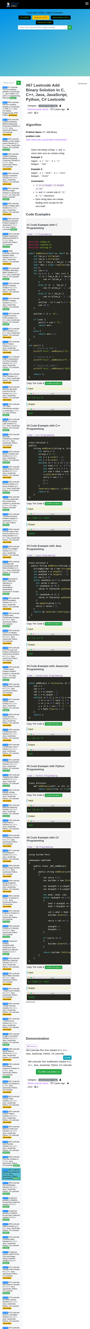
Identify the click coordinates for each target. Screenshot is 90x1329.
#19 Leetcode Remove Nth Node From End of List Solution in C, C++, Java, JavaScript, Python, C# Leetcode (11, 393)
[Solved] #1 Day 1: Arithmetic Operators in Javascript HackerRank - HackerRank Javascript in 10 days (11, 586)
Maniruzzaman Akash (38, 109)
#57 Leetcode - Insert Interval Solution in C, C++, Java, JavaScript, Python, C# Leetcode (11, 1024)
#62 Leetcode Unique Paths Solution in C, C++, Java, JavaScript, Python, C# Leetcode (11, 1102)
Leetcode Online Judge (48, 106)
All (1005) (24, 17)
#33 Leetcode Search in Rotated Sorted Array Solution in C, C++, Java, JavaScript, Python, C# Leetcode (11, 637)
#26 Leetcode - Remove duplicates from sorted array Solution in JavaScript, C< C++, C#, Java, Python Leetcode (11, 503)
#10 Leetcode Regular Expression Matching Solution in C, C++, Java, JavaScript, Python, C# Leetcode (11, 240)
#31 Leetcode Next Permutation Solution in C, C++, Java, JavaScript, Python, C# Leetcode (11, 603)
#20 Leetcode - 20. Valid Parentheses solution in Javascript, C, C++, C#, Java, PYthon (11, 409)
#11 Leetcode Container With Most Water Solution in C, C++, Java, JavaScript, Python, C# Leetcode (11, 273)
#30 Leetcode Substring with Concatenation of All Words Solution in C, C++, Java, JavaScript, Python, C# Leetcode (11, 568)
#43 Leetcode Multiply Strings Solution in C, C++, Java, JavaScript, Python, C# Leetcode (11, 795)
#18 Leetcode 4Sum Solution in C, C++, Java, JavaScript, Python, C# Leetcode (11, 378)
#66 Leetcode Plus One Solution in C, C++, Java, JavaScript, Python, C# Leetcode (11, 1161)
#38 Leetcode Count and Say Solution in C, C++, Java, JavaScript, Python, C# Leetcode (11, 720)
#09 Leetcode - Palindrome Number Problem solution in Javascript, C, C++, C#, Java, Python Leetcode (11, 224)
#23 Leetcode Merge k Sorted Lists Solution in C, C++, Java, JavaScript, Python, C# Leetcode (11, 457)
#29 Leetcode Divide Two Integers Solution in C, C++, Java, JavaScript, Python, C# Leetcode (11, 552)
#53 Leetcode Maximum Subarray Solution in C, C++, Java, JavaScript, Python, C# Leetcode (11, 963)
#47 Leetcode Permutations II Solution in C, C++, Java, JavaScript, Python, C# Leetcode (11, 856)
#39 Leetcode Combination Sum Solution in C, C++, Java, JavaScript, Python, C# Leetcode (11, 735)
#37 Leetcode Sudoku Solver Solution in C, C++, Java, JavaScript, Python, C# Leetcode (11, 704)
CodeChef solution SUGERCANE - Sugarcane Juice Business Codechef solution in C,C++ (10, 947)
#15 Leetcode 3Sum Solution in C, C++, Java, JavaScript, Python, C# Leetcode (11, 333)
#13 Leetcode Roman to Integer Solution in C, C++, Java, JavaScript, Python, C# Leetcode (11, 303)
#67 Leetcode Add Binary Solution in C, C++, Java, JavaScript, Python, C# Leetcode (11, 1174)
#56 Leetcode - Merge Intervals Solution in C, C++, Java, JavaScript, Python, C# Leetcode (11, 1009)
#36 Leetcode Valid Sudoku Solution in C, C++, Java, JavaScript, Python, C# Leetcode (11, 689)
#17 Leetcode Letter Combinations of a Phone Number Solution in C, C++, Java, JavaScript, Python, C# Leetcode (11, 363)
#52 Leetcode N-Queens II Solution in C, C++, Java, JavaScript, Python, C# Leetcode (11, 931)
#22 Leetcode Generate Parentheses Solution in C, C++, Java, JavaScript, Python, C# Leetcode (11, 441)
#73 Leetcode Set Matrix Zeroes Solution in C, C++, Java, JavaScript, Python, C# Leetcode (11, 1303)
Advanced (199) (45, 22)
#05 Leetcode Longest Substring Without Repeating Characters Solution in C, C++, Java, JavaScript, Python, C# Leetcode (11, 161)
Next (67, 1058)
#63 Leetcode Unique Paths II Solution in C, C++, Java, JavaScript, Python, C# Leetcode (11, 1117)
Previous (32, 1046)
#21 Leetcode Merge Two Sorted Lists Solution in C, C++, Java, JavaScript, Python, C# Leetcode (11, 424)
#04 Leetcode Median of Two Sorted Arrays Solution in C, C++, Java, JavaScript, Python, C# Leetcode (11, 144)
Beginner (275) (40, 17)
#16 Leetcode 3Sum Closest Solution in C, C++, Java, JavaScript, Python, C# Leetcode (11, 347)
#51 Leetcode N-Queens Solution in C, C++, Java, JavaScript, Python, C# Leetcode (11, 916)
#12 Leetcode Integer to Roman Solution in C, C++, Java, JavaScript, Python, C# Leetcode (11, 288)
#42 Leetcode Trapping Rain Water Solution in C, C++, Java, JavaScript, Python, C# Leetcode (11, 780)
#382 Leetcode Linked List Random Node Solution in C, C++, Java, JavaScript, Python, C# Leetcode (11, 257)
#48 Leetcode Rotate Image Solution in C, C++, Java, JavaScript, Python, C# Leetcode (11, 871)
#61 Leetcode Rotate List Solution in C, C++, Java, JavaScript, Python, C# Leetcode (11, 1086)
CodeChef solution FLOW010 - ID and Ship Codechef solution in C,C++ (11, 1202)
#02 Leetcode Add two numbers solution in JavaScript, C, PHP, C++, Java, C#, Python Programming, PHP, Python (11, 108)
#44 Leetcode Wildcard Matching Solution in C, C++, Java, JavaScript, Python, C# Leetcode (11, 810)
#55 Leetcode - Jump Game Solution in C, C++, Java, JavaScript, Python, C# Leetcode (11, 994)
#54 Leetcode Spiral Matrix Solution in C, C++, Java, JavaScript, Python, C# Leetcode (11, 979)
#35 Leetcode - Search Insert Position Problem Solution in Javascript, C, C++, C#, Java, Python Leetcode (11, 673)
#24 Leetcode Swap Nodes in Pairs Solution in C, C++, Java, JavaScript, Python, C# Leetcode (11, 472)
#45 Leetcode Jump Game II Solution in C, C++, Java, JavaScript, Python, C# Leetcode (11, 825)
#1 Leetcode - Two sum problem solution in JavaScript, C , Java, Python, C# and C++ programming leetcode (11, 92)
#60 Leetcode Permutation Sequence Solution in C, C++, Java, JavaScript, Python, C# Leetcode (11, 1070)
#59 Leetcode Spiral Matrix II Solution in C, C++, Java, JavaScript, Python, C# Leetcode (11, 1054)
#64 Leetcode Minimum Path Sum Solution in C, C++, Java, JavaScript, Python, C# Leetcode (11, 1132)
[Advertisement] (45, 50)
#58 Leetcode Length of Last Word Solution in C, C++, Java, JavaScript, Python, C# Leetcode (11, 1039)
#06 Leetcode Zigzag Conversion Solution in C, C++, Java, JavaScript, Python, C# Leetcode (11, 178)
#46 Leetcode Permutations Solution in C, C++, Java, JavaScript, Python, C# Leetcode (11, 840)
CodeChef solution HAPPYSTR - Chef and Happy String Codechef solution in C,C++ (11, 1257)
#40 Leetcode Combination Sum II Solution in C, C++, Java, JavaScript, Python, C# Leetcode (11, 750)
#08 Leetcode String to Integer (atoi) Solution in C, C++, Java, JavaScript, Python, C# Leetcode (11, 209)
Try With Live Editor (53, 383)
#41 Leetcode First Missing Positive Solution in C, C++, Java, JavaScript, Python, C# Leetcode (11, 765)
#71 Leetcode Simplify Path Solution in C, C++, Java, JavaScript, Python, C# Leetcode (11, 1272)
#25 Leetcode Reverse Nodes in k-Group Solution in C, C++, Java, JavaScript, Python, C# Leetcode (11, 487)
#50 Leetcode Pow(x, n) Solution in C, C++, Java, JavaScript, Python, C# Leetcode (11, 901)
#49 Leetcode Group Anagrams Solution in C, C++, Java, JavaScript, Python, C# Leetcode (11, 886)
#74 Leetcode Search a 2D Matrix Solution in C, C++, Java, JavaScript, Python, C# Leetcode (11, 1318)
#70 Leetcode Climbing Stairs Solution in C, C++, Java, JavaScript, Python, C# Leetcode (11, 1242)
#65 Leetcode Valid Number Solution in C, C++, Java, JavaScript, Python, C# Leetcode (11, 1147)
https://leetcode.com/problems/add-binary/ (46, 139)
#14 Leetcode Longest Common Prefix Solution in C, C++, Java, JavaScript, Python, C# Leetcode (11, 319)
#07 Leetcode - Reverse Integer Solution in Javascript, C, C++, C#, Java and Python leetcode (11, 193)
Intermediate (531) (61, 17)
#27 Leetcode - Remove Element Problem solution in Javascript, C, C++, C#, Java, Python (11, 519)
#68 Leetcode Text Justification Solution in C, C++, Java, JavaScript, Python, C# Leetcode (11, 1188)
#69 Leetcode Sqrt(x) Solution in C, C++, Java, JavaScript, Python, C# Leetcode (11, 1228)
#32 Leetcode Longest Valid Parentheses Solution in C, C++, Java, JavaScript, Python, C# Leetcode (11, 619)
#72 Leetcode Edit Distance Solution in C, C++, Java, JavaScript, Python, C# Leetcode (11, 1287)
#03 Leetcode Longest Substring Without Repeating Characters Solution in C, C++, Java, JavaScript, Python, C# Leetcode (11, 127)
